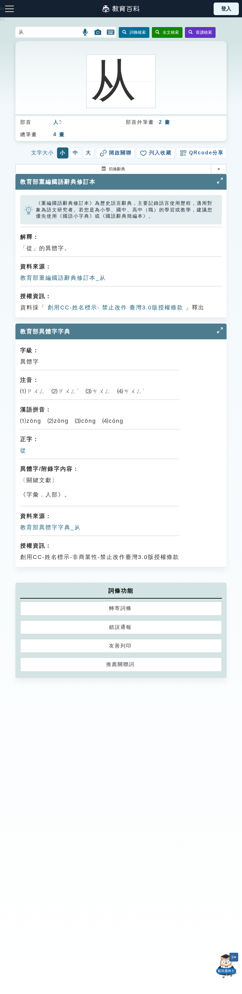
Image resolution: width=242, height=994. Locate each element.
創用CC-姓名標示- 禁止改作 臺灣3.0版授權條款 (114, 307)
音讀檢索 (204, 32)
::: (2, 19)
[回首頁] (121, 9)
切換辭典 (117, 169)
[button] (85, 32)
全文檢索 (171, 32)
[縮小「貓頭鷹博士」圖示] (233, 957)
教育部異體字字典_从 (50, 527)
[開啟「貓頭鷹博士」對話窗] (226, 966)
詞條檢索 (138, 32)
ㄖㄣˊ (60, 122)
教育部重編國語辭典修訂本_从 (63, 278)
